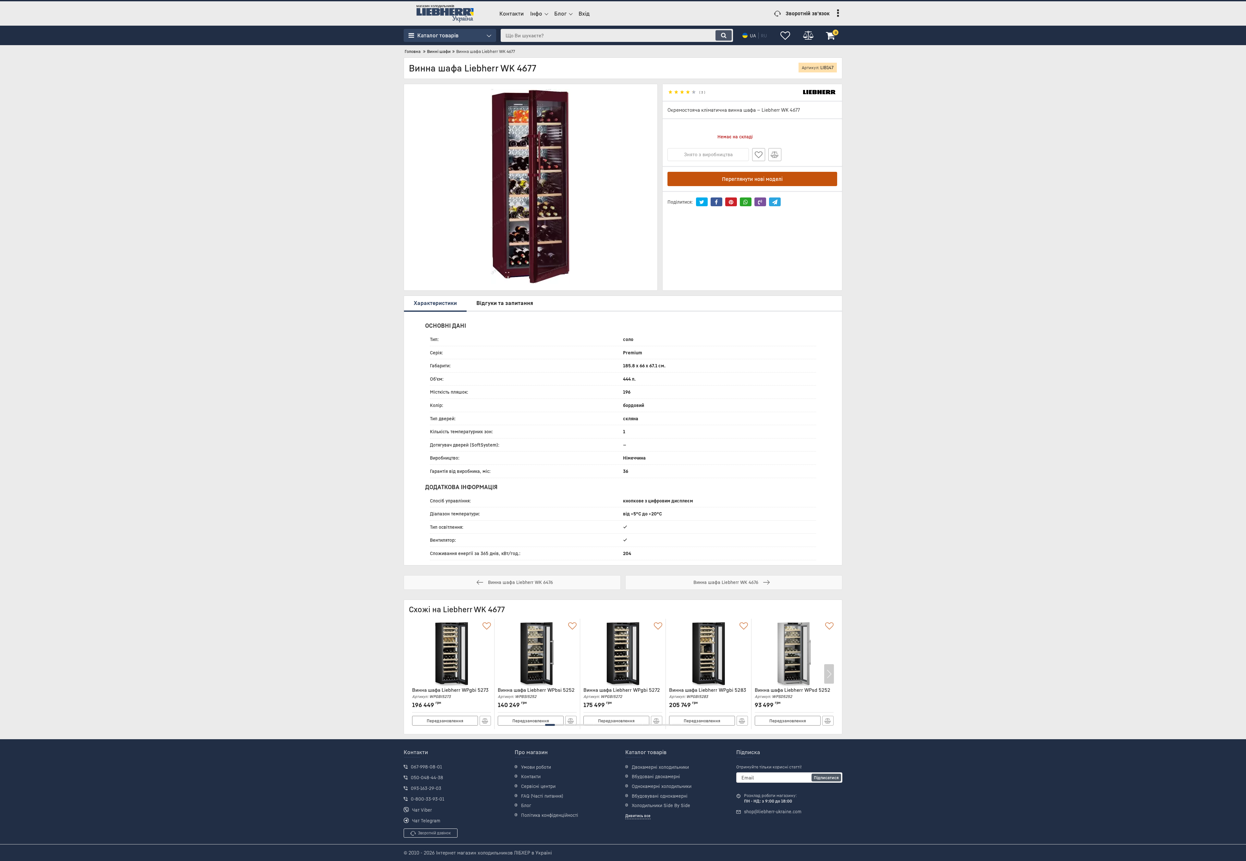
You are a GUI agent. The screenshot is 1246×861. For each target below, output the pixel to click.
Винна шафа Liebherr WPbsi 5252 (536, 693)
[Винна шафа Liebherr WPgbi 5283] (708, 654)
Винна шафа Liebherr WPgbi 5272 (621, 693)
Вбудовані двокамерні (656, 776)
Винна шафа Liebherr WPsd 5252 (792, 693)
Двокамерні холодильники (660, 767)
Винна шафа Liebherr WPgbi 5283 (707, 693)
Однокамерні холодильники (661, 786)
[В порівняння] (774, 154)
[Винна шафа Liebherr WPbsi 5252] (537, 654)
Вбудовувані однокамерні (660, 796)
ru (764, 35)
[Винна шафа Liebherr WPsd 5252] (794, 654)
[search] (723, 35)
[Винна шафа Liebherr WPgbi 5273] (451, 654)
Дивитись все (638, 815)
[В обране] (758, 154)
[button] (550, 725)
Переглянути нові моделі (752, 179)
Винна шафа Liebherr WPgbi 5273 (450, 693)
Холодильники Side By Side (661, 805)
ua (753, 35)
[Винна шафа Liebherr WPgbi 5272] (622, 654)
